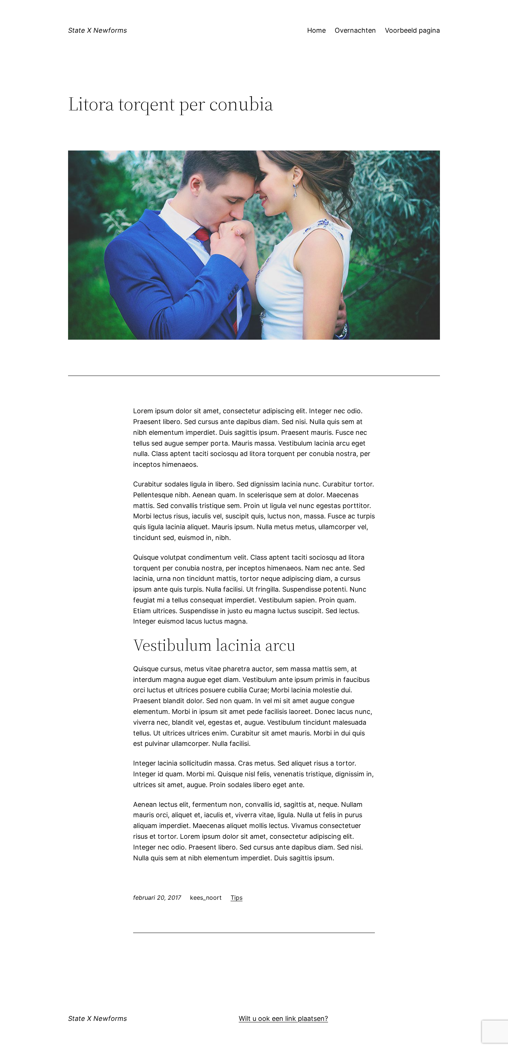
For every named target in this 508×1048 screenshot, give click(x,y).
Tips (236, 897)
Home (316, 30)
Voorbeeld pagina (412, 30)
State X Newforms (97, 30)
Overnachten (355, 30)
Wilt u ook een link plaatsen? (283, 1018)
